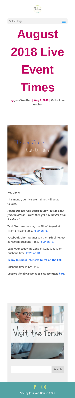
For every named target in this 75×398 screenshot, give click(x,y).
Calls (54, 100)
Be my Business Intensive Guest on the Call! (34, 260)
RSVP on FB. (40, 230)
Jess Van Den (23, 100)
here (61, 273)
